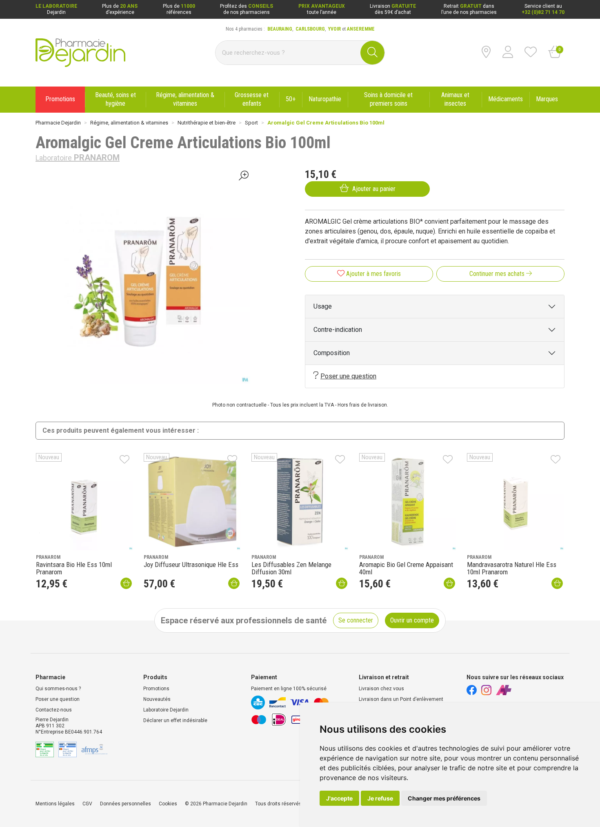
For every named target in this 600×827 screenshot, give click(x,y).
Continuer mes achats (497, 274)
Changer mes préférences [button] (444, 798)
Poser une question (348, 376)
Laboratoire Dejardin (166, 710)
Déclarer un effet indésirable (175, 720)
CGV (87, 804)
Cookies (168, 804)
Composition (331, 353)
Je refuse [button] (380, 798)
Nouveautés (157, 699)
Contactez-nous (54, 710)
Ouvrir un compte (412, 620)
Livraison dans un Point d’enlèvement (401, 699)
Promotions (156, 688)
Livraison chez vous (381, 688)
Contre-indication (337, 329)
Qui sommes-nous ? (58, 688)
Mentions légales (55, 804)
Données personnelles (125, 804)
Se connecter (355, 620)
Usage (322, 306)
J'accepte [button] (339, 798)
